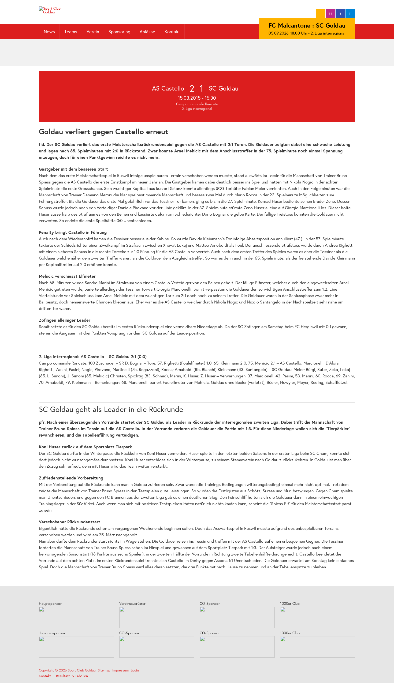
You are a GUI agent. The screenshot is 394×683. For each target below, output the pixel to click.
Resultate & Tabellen (72, 676)
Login (135, 670)
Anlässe (147, 31)
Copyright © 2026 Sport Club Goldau (67, 670)
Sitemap (104, 670)
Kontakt (172, 31)
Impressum (120, 670)
